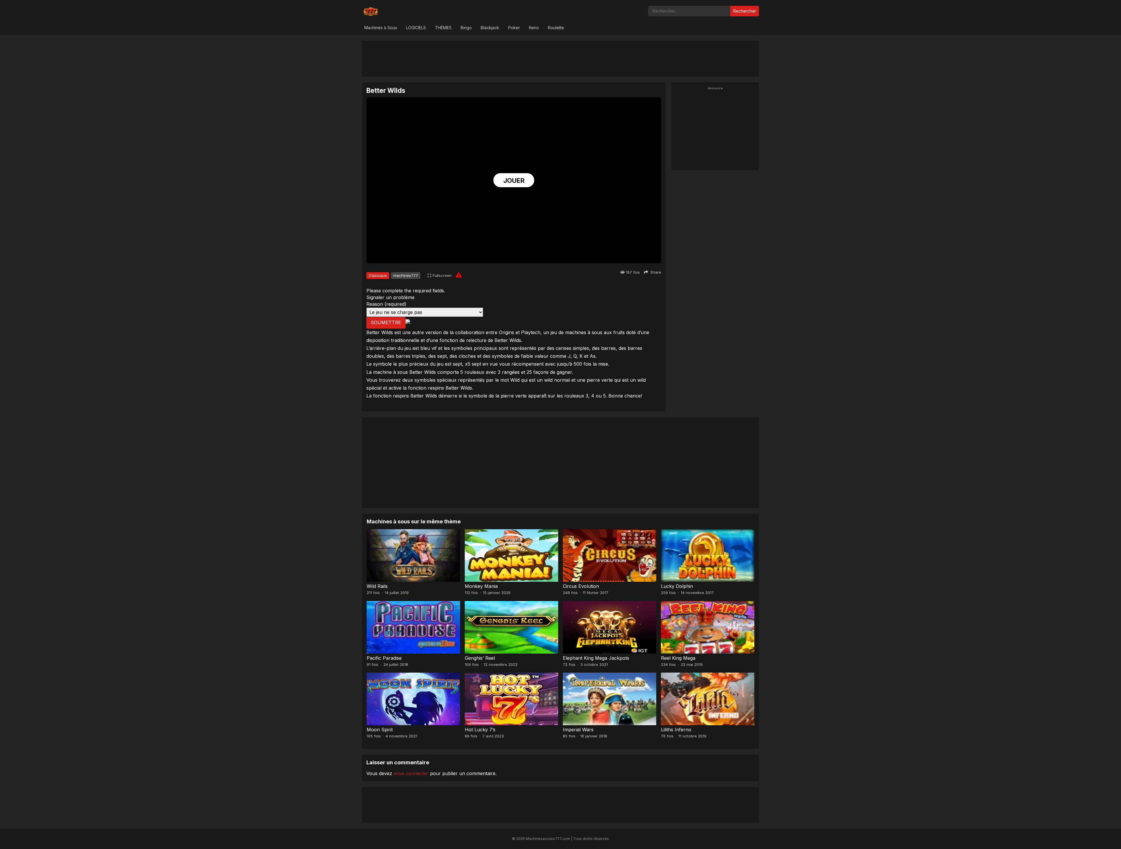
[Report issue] (459, 275)
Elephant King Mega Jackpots (596, 658)
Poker (514, 27)
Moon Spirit (380, 729)
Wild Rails (377, 586)
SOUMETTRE (386, 322)
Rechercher (744, 10)
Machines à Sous (380, 27)
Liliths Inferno (676, 729)
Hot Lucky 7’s (480, 729)
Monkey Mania (481, 586)
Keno (534, 27)
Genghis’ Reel (480, 658)
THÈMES (443, 27)
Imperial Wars (578, 729)
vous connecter (411, 773)
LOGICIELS (416, 27)
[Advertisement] (560, 58)
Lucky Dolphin (677, 586)
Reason (386, 304)
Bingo (466, 27)
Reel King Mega (678, 658)
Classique (378, 275)
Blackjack (490, 27)
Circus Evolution (581, 586)
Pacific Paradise (384, 658)
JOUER (514, 180)
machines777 (405, 275)
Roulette (556, 27)
